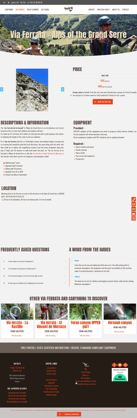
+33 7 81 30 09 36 (35, 2)
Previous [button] (1, 89)
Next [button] (62, 89)
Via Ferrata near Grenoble (17, 395)
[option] (32, 90)
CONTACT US (17, 370)
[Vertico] (68, 9)
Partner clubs (51, 373)
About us (86, 375)
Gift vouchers (85, 378)
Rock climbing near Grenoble (17, 401)
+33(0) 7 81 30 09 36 (17, 367)
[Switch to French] (8, 2)
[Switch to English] (4, 2)
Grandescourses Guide (51, 391)
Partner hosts (51, 370)
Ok (59, 414)
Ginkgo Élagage (51, 394)
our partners (51, 367)
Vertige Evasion (51, 379)
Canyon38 (51, 382)
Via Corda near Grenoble (17, 398)
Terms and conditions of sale (85, 381)
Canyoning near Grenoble (17, 392)
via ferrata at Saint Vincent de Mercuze (47, 153)
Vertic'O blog (85, 372)
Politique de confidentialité (72, 414)
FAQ (85, 369)
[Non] (134, 413)
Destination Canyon (51, 385)
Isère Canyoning (51, 388)
